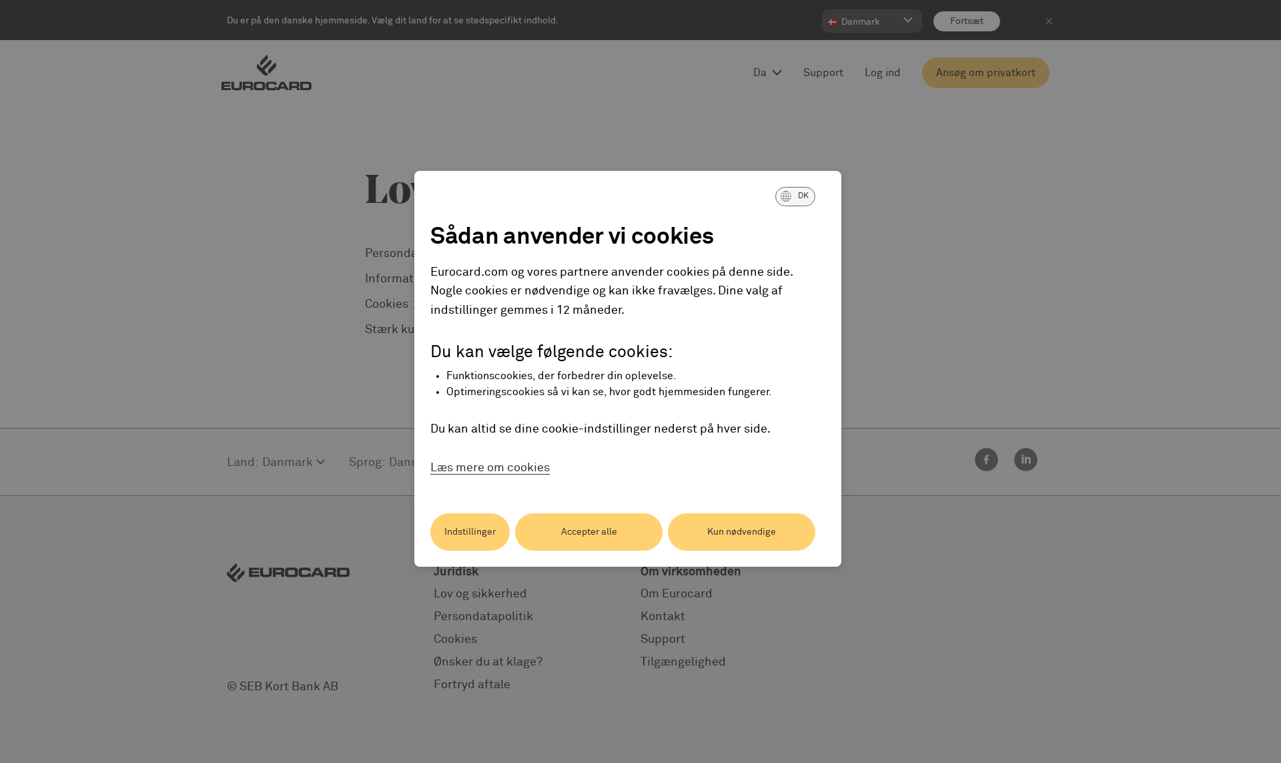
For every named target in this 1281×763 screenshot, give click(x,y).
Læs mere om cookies (490, 468)
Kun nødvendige (741, 532)
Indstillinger (470, 532)
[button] (795, 196)
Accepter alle (589, 532)
